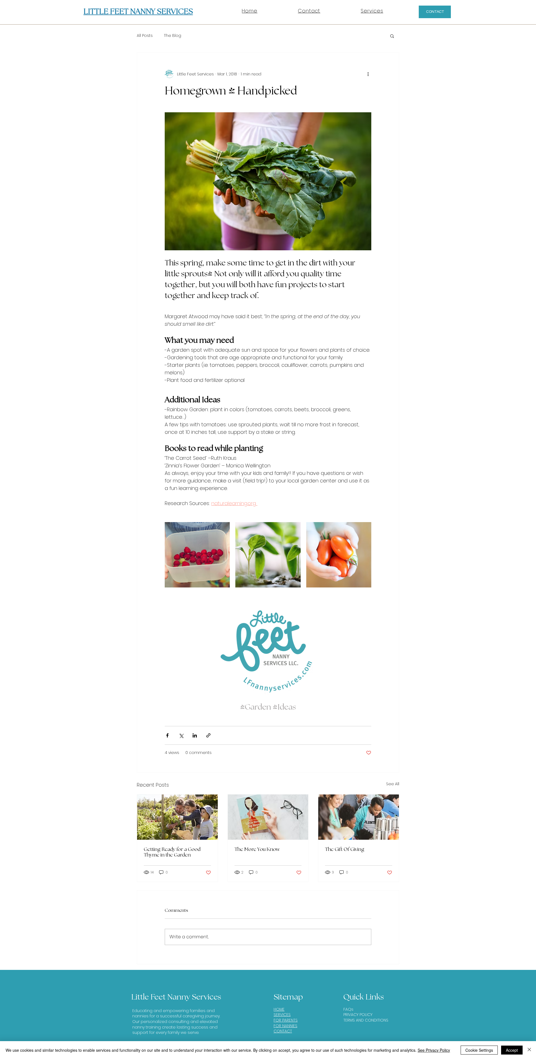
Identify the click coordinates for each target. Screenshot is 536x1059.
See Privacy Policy (434, 1050)
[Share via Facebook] (167, 735)
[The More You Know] (268, 817)
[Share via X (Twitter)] (181, 735)
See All (392, 784)
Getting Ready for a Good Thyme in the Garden (172, 852)
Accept (512, 1050)
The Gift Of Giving (344, 849)
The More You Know (257, 849)
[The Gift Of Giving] (358, 817)
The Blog (172, 35)
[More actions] (368, 74)
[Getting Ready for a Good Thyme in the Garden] (177, 817)
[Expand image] (197, 554)
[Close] (529, 1050)
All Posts (145, 35)
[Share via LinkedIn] (194, 735)
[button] (392, 36)
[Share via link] (208, 735)
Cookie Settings (479, 1050)
